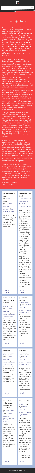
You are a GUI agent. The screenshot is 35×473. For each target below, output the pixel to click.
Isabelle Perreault (6, 199)
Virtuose (22, 351)
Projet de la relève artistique (8, 210)
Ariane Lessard (6, 305)
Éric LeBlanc (24, 198)
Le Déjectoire (7, 205)
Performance (6, 208)
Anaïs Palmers (25, 302)
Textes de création (24, 208)
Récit (20, 414)
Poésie (13, 208)
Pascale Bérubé (22, 403)
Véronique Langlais (23, 353)
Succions (6, 351)
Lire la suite (7, 291)
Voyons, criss (24, 400)
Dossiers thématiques (7, 204)
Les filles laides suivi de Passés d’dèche (9, 300)
